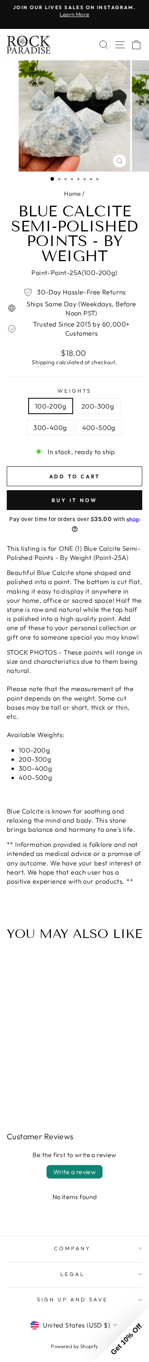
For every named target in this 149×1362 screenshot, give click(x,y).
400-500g (99, 427)
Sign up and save (72, 1299)
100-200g (50, 406)
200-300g (97, 406)
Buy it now (74, 500)
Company (72, 1248)
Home (72, 193)
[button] (121, 1334)
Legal (72, 1274)
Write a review (74, 1172)
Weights (74, 391)
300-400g (50, 427)
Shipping (43, 362)
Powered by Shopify (74, 1346)
